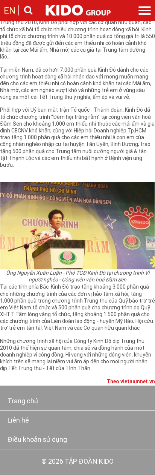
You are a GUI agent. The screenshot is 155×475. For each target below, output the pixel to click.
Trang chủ (23, 401)
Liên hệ (18, 420)
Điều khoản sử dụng (37, 440)
